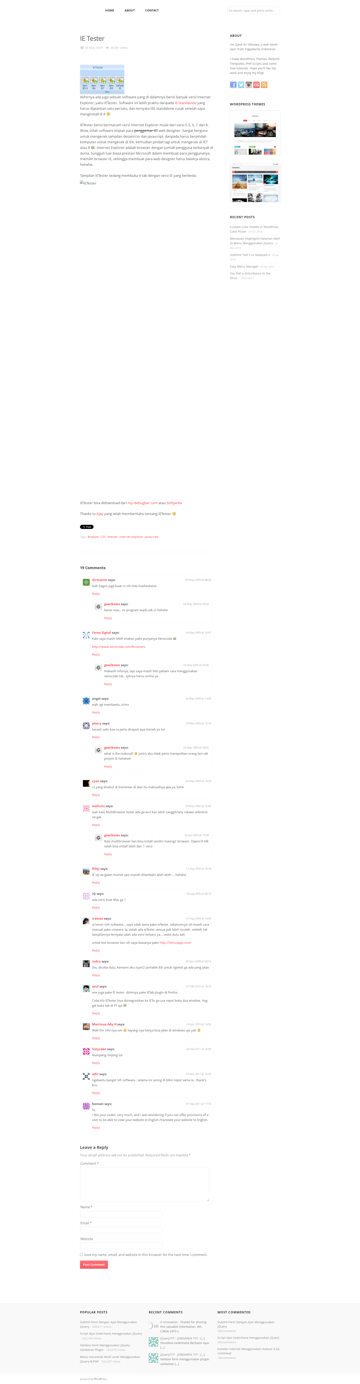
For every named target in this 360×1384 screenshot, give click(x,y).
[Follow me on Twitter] (241, 85)
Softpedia (174, 502)
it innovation (169, 1322)
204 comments (227, 1342)
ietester (112, 537)
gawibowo (112, 604)
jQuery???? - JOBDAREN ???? (179, 1338)
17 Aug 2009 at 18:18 (198, 868)
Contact (152, 10)
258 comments (227, 1331)
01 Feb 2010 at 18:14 (198, 986)
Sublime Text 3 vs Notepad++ (250, 255)
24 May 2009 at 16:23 (198, 781)
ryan (95, 781)
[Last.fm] (257, 85)
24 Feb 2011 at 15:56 (198, 1049)
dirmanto (99, 580)
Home (109, 10)
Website (86, 1239)
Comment (89, 1163)
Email (86, 1223)
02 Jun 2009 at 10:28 (197, 835)
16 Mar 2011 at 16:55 (198, 1074)
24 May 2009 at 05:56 (196, 665)
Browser (93, 537)
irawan (97, 918)
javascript (151, 537)
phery (96, 723)
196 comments (227, 1358)
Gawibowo (90, 10)
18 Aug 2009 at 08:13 (198, 893)
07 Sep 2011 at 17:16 (198, 1104)
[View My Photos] (249, 85)
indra (96, 961)
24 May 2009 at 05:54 (196, 604)
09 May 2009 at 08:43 (198, 580)
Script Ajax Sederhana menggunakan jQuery (111, 1333)
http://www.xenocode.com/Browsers (118, 647)
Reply (96, 594)
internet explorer (131, 537)
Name (86, 1207)
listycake (99, 1049)
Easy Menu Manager (244, 266)
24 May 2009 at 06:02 (196, 747)
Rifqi (96, 869)
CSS (103, 537)
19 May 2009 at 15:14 (198, 723)
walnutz (98, 806)
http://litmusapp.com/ (175, 942)
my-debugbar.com (143, 502)
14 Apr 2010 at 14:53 (198, 1024)
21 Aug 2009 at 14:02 (198, 918)
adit (95, 1074)
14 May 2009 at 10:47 (198, 632)
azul (95, 986)
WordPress (100, 1379)
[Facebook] (234, 85)
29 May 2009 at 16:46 (198, 806)
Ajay (99, 513)
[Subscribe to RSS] (265, 85)
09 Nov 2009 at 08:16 (198, 961)
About (130, 10)
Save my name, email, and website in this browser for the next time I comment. (146, 1254)
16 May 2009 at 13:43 (198, 698)
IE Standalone (185, 102)
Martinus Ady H (104, 1024)
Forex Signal (101, 632)
